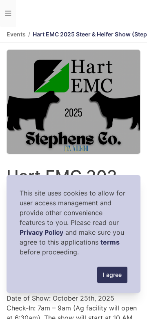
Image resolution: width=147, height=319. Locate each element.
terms (110, 242)
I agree (112, 274)
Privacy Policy (41, 232)
